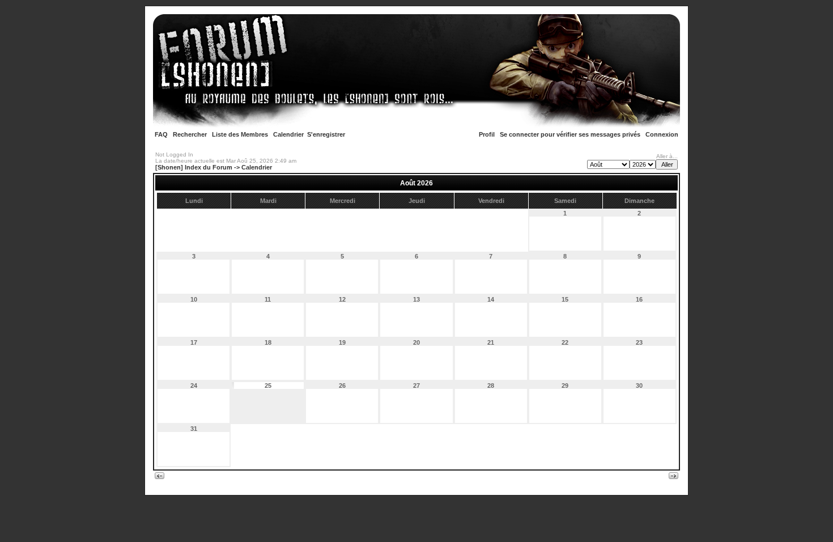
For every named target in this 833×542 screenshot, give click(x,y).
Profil (487, 134)
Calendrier (288, 134)
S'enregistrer (326, 134)
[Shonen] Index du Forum (193, 167)
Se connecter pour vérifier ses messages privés (570, 134)
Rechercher (190, 134)
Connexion (661, 134)
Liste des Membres (240, 134)
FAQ (161, 134)
